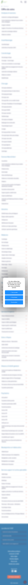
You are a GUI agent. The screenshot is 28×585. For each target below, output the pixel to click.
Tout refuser (14, 297)
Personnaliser (14, 302)
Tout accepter (14, 292)
